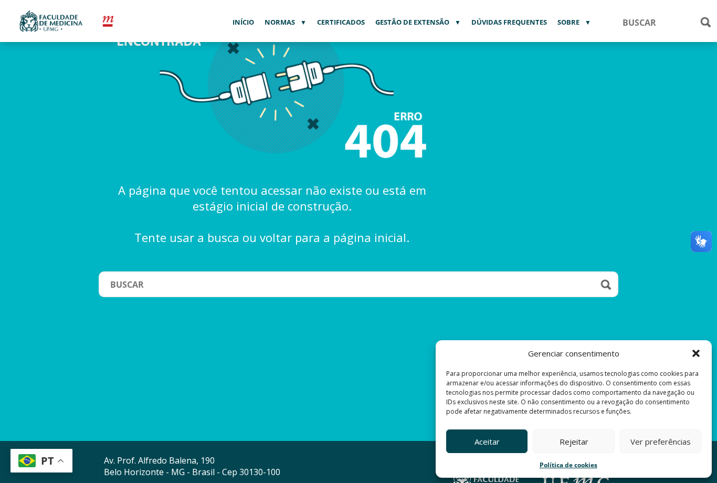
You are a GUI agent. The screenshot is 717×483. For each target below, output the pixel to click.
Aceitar (487, 441)
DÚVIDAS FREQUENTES (509, 22)
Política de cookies (568, 464)
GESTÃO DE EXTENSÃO (412, 22)
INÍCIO (243, 22)
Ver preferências (660, 441)
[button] (696, 353)
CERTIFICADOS (341, 22)
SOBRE (568, 22)
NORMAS (280, 22)
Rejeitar (574, 441)
